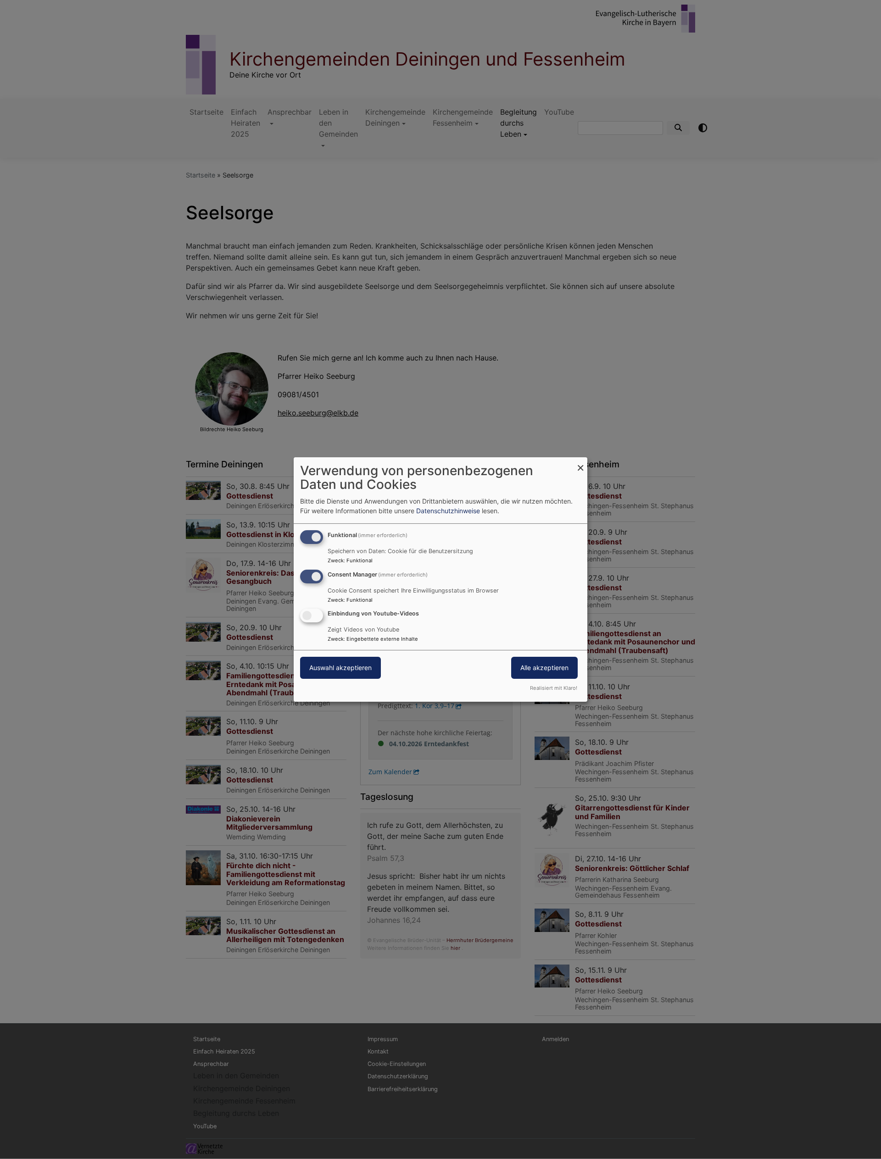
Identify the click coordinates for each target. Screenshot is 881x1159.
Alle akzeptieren (544, 668)
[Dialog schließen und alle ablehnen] (580, 463)
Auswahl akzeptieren (340, 668)
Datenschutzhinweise (448, 511)
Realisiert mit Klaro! (553, 688)
